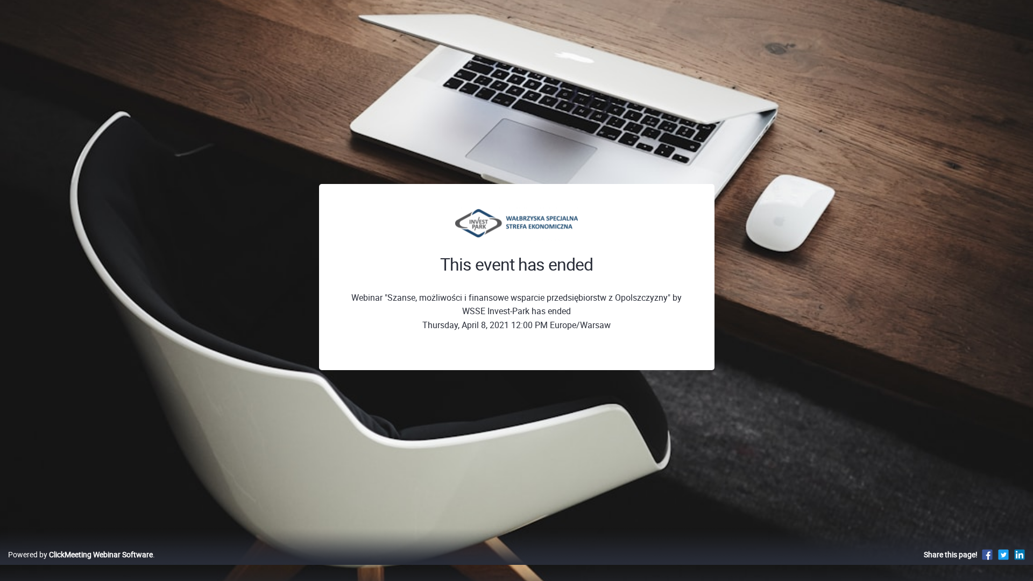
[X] (1003, 554)
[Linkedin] (1019, 554)
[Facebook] (987, 554)
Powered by (80, 554)
